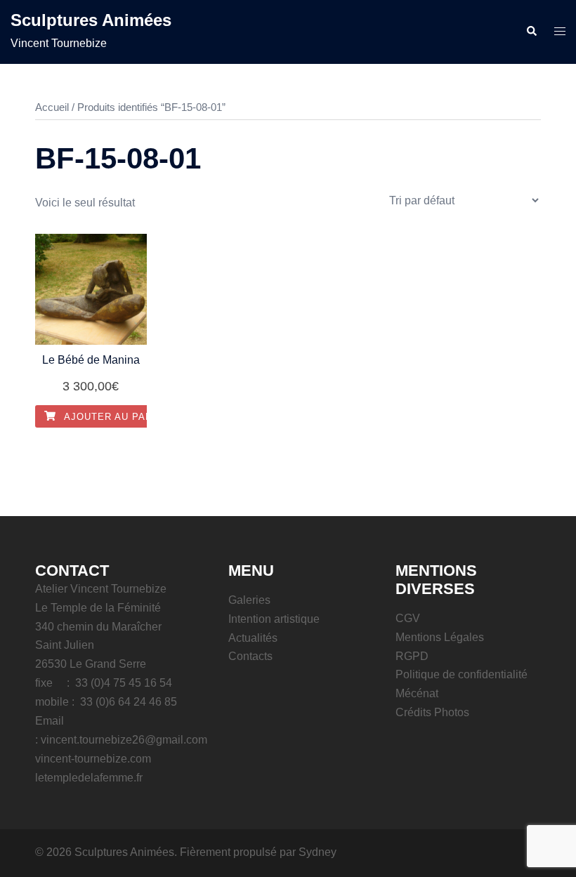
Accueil (52, 107)
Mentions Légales (439, 637)
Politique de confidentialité (461, 674)
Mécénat (416, 693)
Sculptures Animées (91, 20)
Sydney (317, 852)
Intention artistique (274, 619)
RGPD (411, 656)
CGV (407, 618)
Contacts (250, 656)
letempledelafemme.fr (89, 778)
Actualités (252, 638)
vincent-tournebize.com (93, 759)
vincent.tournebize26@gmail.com (124, 740)
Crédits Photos (432, 712)
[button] (531, 31)
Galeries (249, 600)
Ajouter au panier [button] (115, 416)
